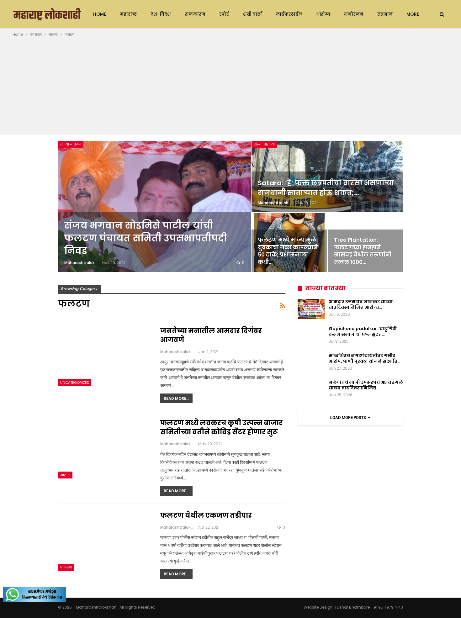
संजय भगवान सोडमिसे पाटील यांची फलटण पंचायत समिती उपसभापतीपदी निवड (145, 238)
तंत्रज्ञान (385, 14)
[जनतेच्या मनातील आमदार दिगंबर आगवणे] (105, 356)
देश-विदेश (161, 14)
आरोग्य (323, 14)
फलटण (66, 567)
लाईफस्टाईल (289, 14)
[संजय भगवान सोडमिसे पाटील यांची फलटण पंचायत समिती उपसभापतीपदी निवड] (154, 206)
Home (99, 14)
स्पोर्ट (224, 14)
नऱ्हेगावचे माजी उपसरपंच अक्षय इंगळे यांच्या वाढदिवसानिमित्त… (366, 385)
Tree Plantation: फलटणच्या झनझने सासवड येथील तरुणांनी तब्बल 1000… (362, 251)
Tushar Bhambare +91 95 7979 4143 (369, 607)
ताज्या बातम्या (70, 144)
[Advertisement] (230, 85)
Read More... (176, 398)
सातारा (65, 475)
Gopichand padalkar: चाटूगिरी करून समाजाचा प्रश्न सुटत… (363, 331)
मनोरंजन (353, 14)
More (412, 14)
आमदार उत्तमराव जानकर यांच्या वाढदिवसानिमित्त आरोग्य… (361, 304)
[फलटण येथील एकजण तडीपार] (105, 541)
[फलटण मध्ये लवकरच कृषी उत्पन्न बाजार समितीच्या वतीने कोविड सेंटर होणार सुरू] (105, 448)
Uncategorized (74, 382)
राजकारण (195, 14)
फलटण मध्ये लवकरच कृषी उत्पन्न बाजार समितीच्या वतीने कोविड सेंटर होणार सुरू (221, 427)
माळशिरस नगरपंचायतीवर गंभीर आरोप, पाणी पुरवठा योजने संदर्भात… (364, 358)
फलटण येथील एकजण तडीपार (206, 515)
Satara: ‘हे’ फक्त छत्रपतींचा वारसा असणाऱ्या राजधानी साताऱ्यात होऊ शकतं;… (326, 187)
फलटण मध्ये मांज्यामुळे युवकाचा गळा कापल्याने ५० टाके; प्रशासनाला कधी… (288, 251)
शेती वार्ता (252, 14)
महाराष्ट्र (128, 14)
